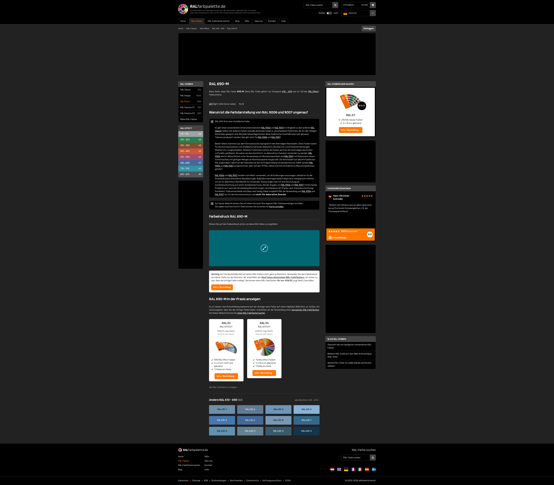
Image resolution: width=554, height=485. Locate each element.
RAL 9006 (266, 128)
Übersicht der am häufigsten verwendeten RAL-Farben (349, 346)
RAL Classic (190, 90)
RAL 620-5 (306, 431)
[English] (339, 469)
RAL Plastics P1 (190, 107)
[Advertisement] (277, 54)
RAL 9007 (279, 128)
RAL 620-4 (278, 431)
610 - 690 (190, 163)
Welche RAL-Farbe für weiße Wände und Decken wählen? (349, 364)
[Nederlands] (332, 469)
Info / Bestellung (222, 287)
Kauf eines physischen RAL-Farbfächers (283, 277)
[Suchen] (335, 5)
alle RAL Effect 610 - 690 (306, 400)
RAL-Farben (186, 84)
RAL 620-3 (250, 431)
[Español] (367, 469)
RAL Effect (190, 101)
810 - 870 (190, 174)
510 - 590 (190, 157)
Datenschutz (252, 480)
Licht (336, 13)
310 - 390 (190, 145)
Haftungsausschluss (271, 480)
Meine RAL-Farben (188, 119)
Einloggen (369, 28)
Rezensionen (349, 231)
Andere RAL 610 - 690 (225, 400)
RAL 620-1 (306, 420)
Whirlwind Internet (367, 480)
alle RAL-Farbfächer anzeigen (223, 387)
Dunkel (322, 13)
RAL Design (190, 95)
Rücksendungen (219, 480)
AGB (206, 480)
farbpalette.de (195, 450)
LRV (211, 104)
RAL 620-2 (222, 431)
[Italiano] (360, 469)
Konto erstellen (276, 206)
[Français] (353, 469)
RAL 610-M (278, 420)
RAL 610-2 (250, 409)
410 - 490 (190, 151)
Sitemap (196, 480)
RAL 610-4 (306, 409)
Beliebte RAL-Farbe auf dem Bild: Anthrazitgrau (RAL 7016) (349, 355)
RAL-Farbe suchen (364, 450)
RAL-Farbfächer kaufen (340, 84)
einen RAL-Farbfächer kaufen (251, 313)
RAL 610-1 (222, 409)
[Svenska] (374, 469)
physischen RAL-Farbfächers (305, 310)
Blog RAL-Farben (336, 339)
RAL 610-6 (250, 420)
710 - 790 (190, 168)
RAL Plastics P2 (190, 113)
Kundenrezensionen (339, 188)
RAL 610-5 (222, 420)
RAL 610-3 (278, 409)
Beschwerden (236, 480)
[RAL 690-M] (264, 248)
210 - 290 (190, 139)
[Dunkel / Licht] (329, 13)
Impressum (183, 480)
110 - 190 (190, 134)
